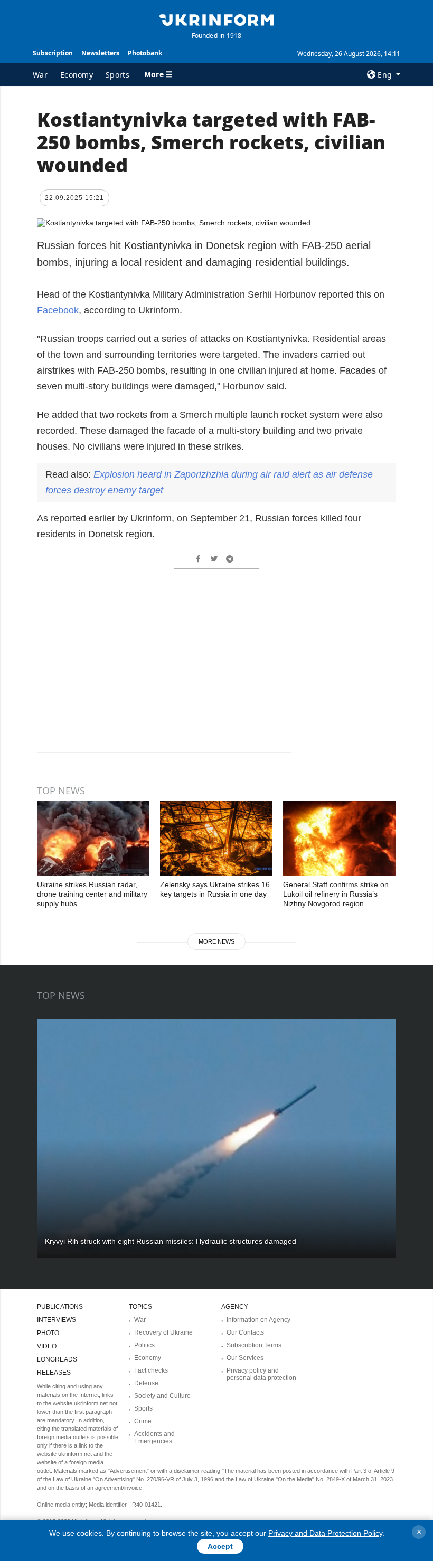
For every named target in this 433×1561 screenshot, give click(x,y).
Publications (60, 1306)
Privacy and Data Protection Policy (325, 1533)
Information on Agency (258, 1320)
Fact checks (151, 1370)
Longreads (57, 1359)
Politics (144, 1345)
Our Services (245, 1358)
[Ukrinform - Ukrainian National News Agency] (216, 19)
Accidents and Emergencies (154, 1437)
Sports (117, 75)
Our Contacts (245, 1332)
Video (47, 1346)
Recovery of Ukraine (163, 1332)
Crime (143, 1421)
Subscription (53, 53)
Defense (146, 1383)
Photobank (145, 53)
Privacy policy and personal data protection (261, 1374)
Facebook (58, 310)
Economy (76, 75)
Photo (48, 1333)
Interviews (56, 1320)
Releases (54, 1372)
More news (216, 941)
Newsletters (100, 53)
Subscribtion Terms (254, 1345)
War (40, 75)
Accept (220, 1546)
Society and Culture (162, 1396)
